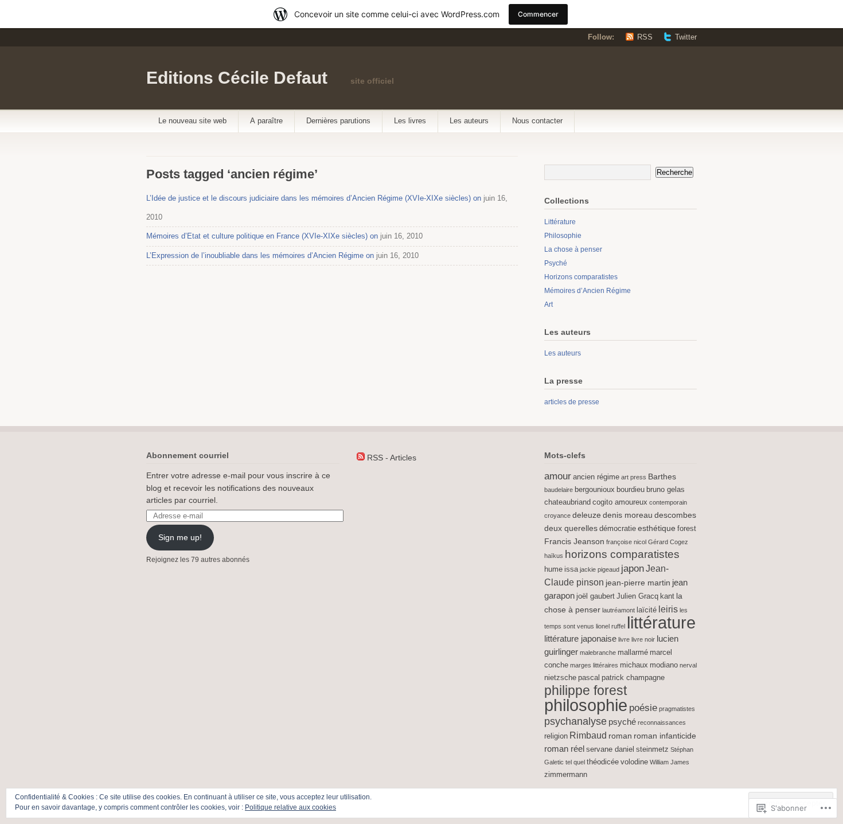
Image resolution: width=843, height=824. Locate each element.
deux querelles (571, 528)
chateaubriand (567, 502)
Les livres (410, 120)
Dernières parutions (338, 120)
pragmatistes (677, 708)
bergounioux (595, 490)
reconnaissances (662, 722)
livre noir (643, 639)
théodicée (603, 762)
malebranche (598, 652)
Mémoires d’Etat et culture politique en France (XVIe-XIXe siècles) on (262, 236)
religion (556, 736)
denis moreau (628, 515)
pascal (589, 678)
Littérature (560, 222)
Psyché (555, 263)
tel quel (575, 762)
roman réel (564, 748)
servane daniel (610, 749)
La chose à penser (573, 249)
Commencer (538, 14)
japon (632, 568)
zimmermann (565, 775)
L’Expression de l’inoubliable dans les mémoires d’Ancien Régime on (260, 255)
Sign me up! (180, 537)
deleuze (586, 515)
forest (686, 529)
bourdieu (630, 490)
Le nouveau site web (192, 120)
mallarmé (633, 653)
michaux (634, 665)
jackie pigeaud (599, 569)
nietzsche (560, 678)
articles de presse (571, 402)
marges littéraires (594, 665)
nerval (688, 665)
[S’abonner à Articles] (361, 457)
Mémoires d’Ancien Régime (587, 291)
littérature (661, 623)
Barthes (662, 476)
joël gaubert (595, 596)
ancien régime (596, 477)
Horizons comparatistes (581, 277)
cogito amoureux (619, 502)
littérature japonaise (580, 638)
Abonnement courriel (187, 455)
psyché (622, 722)
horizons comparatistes (622, 554)
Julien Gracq (637, 596)
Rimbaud (588, 735)
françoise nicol (626, 541)
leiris (668, 609)
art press (633, 477)
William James (669, 762)
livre (624, 639)
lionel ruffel (610, 626)
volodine (634, 762)
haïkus (553, 555)
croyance (557, 515)
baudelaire (558, 489)
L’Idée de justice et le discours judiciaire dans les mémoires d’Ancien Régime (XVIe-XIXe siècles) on (313, 198)
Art (548, 304)
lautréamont (618, 610)
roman (620, 735)
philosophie (585, 705)
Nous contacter (537, 120)
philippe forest (585, 690)
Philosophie (562, 236)
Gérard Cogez (668, 541)
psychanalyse (575, 721)
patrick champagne (633, 678)
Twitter (686, 37)
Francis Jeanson (574, 541)
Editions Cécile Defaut (236, 77)
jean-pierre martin (638, 582)
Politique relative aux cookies (290, 807)
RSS (645, 37)
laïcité (647, 610)
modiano (664, 665)
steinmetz (652, 749)
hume (553, 569)
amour (557, 476)
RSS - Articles (391, 457)
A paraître (266, 120)
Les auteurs (469, 120)
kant (667, 596)
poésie (643, 707)
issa (571, 569)
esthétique (657, 528)
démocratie (617, 529)
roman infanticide (665, 735)
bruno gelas (665, 490)
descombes (675, 515)
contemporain (668, 502)
